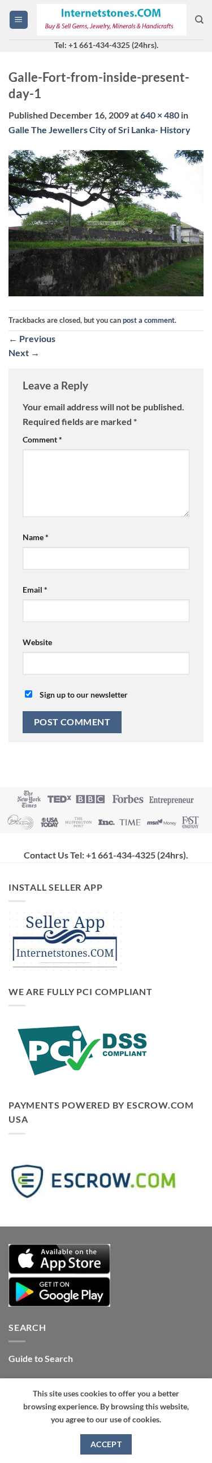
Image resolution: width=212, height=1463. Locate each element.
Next (24, 352)
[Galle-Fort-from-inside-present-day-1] (106, 222)
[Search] (199, 19)
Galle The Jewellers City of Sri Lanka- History (99, 129)
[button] (19, 20)
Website (37, 642)
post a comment (149, 320)
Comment (42, 439)
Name (36, 537)
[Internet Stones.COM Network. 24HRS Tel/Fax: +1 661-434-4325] (112, 20)
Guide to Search (40, 1358)
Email (35, 589)
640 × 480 (159, 114)
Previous (31, 338)
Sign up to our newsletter (83, 694)
